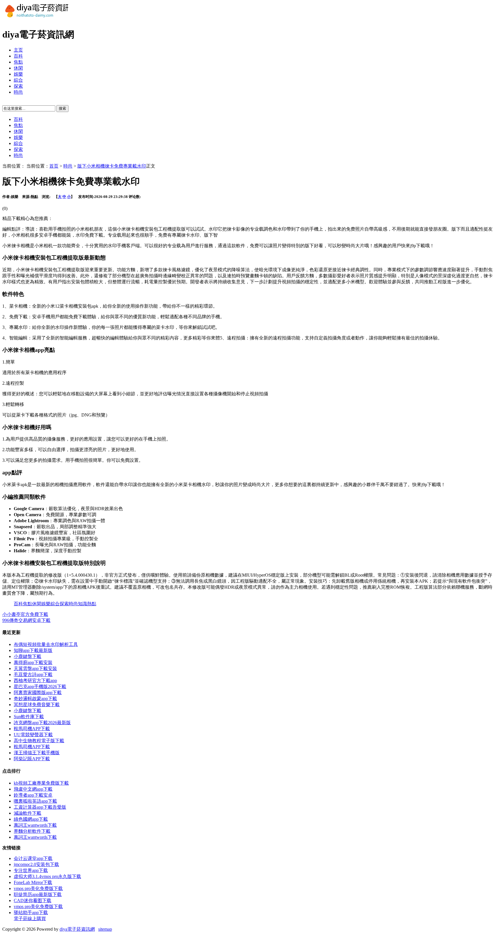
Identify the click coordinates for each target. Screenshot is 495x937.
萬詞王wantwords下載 (35, 825)
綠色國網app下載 (31, 819)
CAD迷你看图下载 (32, 900)
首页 (53, 166)
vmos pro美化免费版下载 (38, 888)
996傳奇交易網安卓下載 (26, 620)
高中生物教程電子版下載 (39, 740)
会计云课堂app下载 (33, 858)
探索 (18, 86)
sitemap (105, 929)
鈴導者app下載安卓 (33, 795)
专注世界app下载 (31, 870)
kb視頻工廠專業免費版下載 (41, 783)
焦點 (18, 62)
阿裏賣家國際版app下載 (38, 692)
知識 (82, 603)
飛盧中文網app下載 (33, 789)
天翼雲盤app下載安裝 (35, 668)
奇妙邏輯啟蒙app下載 (35, 698)
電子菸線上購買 (30, 918)
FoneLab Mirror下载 (33, 882)
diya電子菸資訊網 (77, 929)
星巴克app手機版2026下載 (40, 686)
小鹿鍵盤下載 (27, 656)
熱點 (91, 603)
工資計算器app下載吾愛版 (40, 807)
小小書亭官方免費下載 (25, 614)
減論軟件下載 (27, 813)
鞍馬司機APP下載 (32, 728)
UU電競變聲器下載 (33, 734)
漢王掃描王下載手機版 (37, 752)
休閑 (18, 68)
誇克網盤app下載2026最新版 (42, 722)
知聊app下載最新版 (33, 650)
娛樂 (18, 74)
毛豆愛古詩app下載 (33, 674)
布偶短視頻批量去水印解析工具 (46, 644)
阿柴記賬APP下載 (32, 758)
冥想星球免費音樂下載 (37, 704)
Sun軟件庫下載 (29, 716)
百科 (18, 56)
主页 (18, 50)
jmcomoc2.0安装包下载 (36, 864)
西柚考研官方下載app (35, 680)
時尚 (18, 92)
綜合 (18, 80)
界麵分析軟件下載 (32, 831)
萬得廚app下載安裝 (33, 662)
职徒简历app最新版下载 (38, 894)
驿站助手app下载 (31, 912)
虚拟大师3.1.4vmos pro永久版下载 (47, 876)
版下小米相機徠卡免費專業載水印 (111, 166)
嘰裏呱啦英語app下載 (35, 801)
